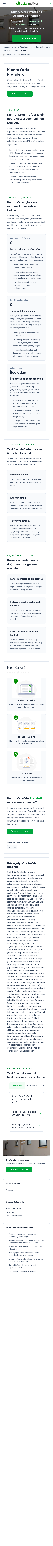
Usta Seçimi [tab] (32, 1086)
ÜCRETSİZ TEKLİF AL (26, 38)
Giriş (49, 3)
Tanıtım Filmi (10, 55)
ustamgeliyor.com (10, 47)
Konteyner (10, 1212)
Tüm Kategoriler (26, 47)
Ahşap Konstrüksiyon (14, 1208)
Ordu (16, 51)
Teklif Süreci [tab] (17, 1086)
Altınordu (12, 847)
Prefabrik (6, 51)
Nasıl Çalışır (25, 55)
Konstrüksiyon (42, 47)
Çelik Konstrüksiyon (14, 1216)
